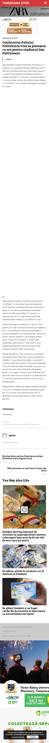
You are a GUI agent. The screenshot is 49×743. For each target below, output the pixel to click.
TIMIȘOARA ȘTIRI (15, 3)
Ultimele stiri (6, 422)
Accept (32, 737)
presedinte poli (25, 424)
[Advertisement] (24, 192)
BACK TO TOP (10, 631)
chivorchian (10, 424)
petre (9, 59)
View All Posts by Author (10, 442)
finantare (17, 424)
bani (3, 424)
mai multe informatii (17, 737)
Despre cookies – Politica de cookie (16, 636)
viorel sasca (35, 424)
